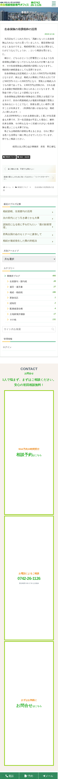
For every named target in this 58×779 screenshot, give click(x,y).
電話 (11, 776)
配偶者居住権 (33, 308)
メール (49, 776)
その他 (33, 319)
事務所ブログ (10, 157)
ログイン (7, 347)
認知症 (33, 303)
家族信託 (33, 297)
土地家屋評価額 (33, 314)
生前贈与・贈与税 (33, 281)
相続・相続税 (24, 157)
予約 (30, 776)
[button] (52, 329)
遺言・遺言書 (33, 286)
